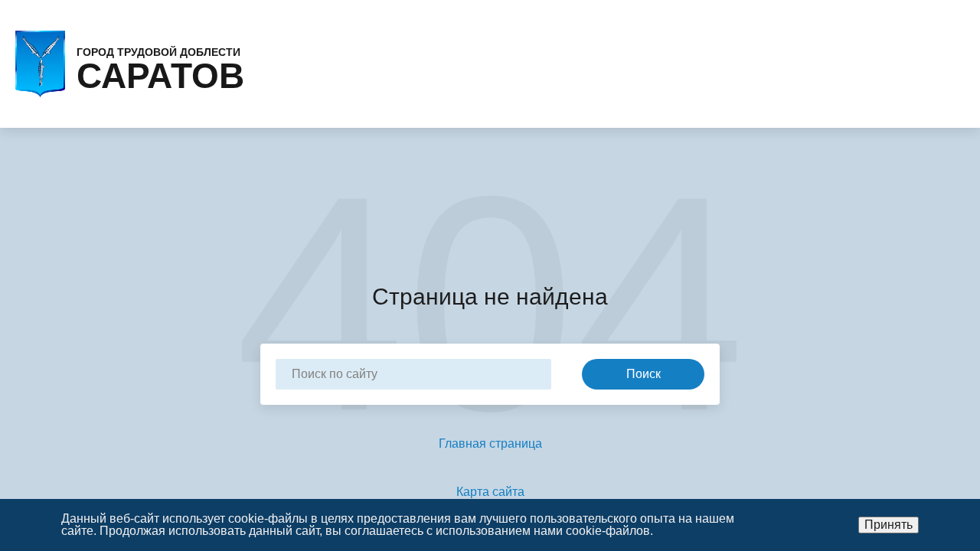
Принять (888, 524)
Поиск (643, 373)
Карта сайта (490, 491)
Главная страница (490, 443)
